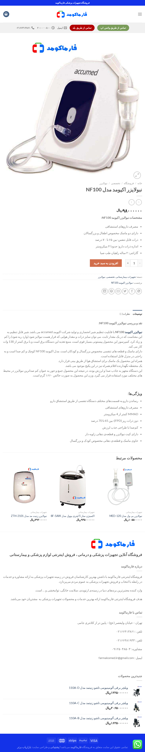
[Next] (3, 497)
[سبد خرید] (6, 14)
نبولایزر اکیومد (133, 332)
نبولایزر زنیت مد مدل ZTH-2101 (29, 515)
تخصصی (115, 183)
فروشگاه (129, 183)
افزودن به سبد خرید (106, 263)
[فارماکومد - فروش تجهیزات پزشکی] (72, 14)
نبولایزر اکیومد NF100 (122, 282)
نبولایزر (103, 183)
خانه (139, 183)
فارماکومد (76, 747)
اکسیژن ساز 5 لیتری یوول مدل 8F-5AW (73, 515)
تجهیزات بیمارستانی (126, 276)
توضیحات (137, 313)
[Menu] (140, 14)
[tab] (137, 314)
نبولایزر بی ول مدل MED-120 (126, 515)
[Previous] (142, 497)
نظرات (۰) (125, 313)
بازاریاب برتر (24, 747)
